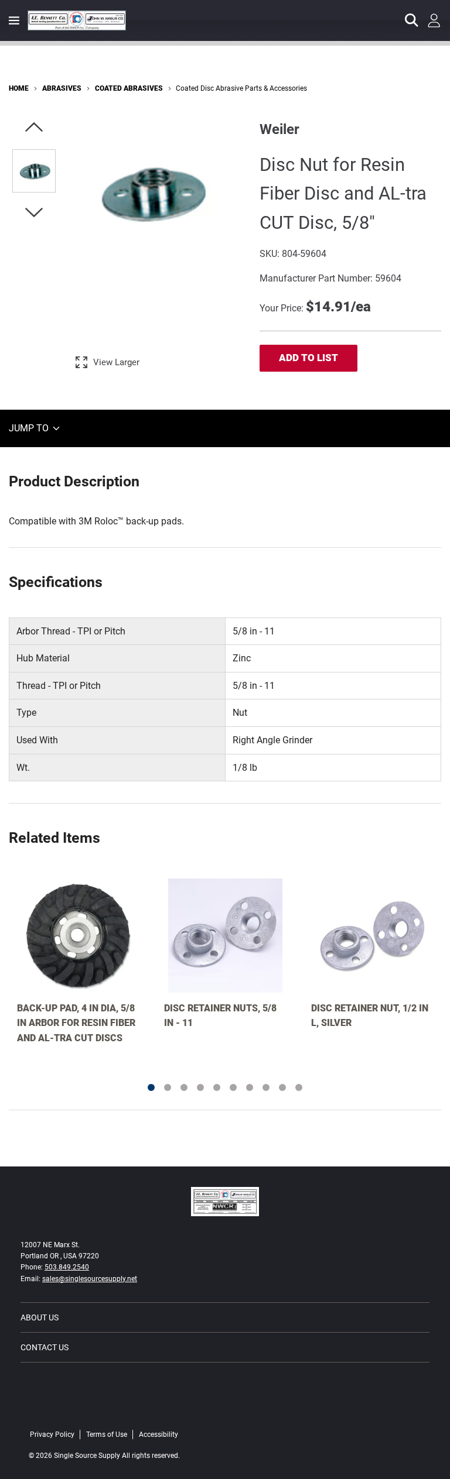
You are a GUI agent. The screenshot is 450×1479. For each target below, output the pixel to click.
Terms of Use (106, 1434)
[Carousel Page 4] (200, 1087)
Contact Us (45, 1347)
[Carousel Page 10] (298, 1087)
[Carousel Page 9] (282, 1087)
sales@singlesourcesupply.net (89, 1279)
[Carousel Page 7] (249, 1087)
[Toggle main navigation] (14, 20)
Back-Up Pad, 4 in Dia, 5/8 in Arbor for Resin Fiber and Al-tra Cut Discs (76, 1023)
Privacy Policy (52, 1434)
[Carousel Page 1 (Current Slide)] (151, 1087)
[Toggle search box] (412, 20)
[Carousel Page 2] (167, 1087)
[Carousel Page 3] (184, 1087)
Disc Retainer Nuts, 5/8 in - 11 (220, 1016)
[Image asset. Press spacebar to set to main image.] (34, 171)
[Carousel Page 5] (216, 1087)
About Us (40, 1317)
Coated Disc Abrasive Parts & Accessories (241, 88)
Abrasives (61, 88)
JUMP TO (30, 428)
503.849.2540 (67, 1267)
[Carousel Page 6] (233, 1087)
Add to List (308, 357)
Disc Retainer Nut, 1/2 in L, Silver (369, 1016)
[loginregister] (434, 20)
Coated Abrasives (129, 88)
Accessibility (158, 1434)
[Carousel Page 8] (266, 1087)
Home (19, 88)
